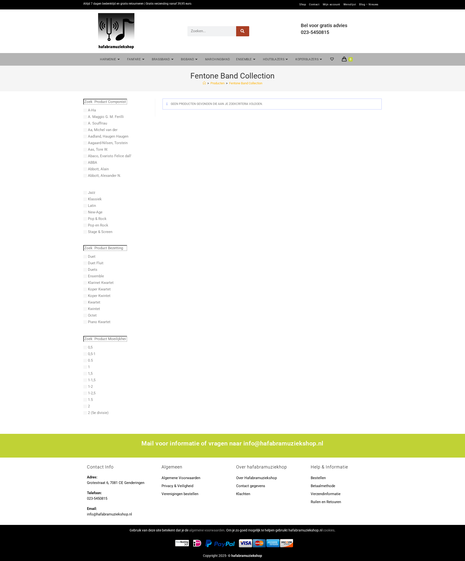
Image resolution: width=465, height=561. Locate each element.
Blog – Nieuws (369, 4)
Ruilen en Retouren (326, 502)
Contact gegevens (250, 486)
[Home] (204, 83)
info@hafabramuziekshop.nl (283, 443)
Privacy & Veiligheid (177, 486)
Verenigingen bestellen (180, 494)
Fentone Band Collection (245, 83)
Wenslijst (349, 4)
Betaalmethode (323, 486)
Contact (314, 4)
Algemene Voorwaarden (181, 478)
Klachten (243, 494)
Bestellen (318, 478)
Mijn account (331, 4)
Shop (302, 4)
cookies (328, 530)
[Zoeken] (242, 31)
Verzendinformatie (326, 494)
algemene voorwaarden (207, 530)
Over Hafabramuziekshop (256, 478)
